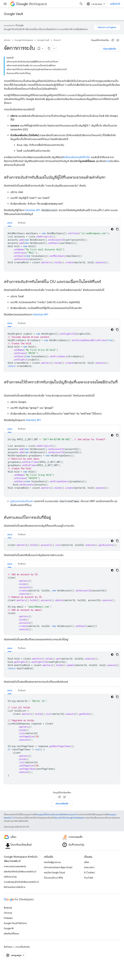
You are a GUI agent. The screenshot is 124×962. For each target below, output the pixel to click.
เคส (108, 161)
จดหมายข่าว (89, 867)
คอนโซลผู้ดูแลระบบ (52, 862)
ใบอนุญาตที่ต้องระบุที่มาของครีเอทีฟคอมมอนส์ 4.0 (57, 814)
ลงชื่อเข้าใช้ (115, 4)
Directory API (32, 210)
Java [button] (9, 222)
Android (8, 907)
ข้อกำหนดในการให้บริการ (15, 887)
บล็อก (86, 862)
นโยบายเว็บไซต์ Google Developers (69, 817)
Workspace (38, 4)
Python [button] (22, 222)
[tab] (9, 222)
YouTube (88, 877)
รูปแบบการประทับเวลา (21, 501)
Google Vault (13, 14)
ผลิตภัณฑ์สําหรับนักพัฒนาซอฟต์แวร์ (20, 871)
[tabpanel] (62, 249)
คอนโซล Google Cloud (54, 872)
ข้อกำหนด (8, 947)
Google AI (9, 928)
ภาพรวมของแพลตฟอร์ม (15, 866)
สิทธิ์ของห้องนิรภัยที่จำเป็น (76, 157)
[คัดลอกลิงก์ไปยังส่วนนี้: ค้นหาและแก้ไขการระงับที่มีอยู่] (54, 518)
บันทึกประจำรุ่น (10, 876)
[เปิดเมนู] (5, 4)
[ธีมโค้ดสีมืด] (112, 229)
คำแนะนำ (57, 40)
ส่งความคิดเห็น (109, 48)
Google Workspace (24, 40)
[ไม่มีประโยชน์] (117, 40)
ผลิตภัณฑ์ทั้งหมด (11, 933)
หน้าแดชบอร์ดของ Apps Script (58, 867)
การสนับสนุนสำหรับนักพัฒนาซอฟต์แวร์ (21, 882)
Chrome (8, 913)
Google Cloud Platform (15, 923)
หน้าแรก (7, 40)
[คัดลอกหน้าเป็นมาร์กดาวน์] (49, 48)
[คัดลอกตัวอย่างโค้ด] (117, 229)
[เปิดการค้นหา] (81, 4)
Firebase (8, 918)
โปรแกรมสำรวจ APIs (53, 877)
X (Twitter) (89, 872)
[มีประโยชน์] (112, 40)
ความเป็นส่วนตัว (23, 947)
